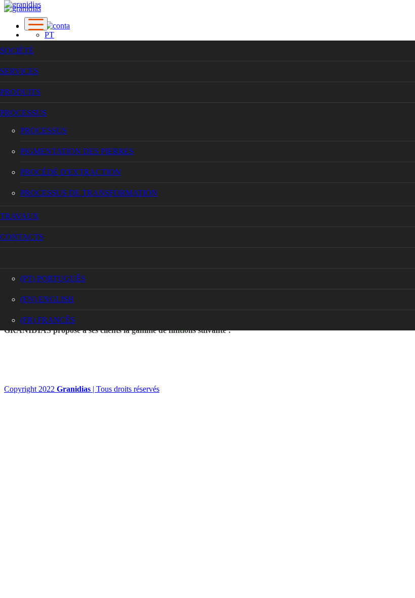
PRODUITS (20, 92)
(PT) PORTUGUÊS (53, 278)
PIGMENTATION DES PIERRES (77, 151)
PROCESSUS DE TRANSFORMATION (88, 193)
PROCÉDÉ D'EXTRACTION (70, 172)
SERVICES (19, 71)
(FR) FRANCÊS (47, 320)
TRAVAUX (19, 216)
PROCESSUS (23, 112)
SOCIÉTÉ (17, 50)
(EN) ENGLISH (47, 299)
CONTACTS (22, 237)
